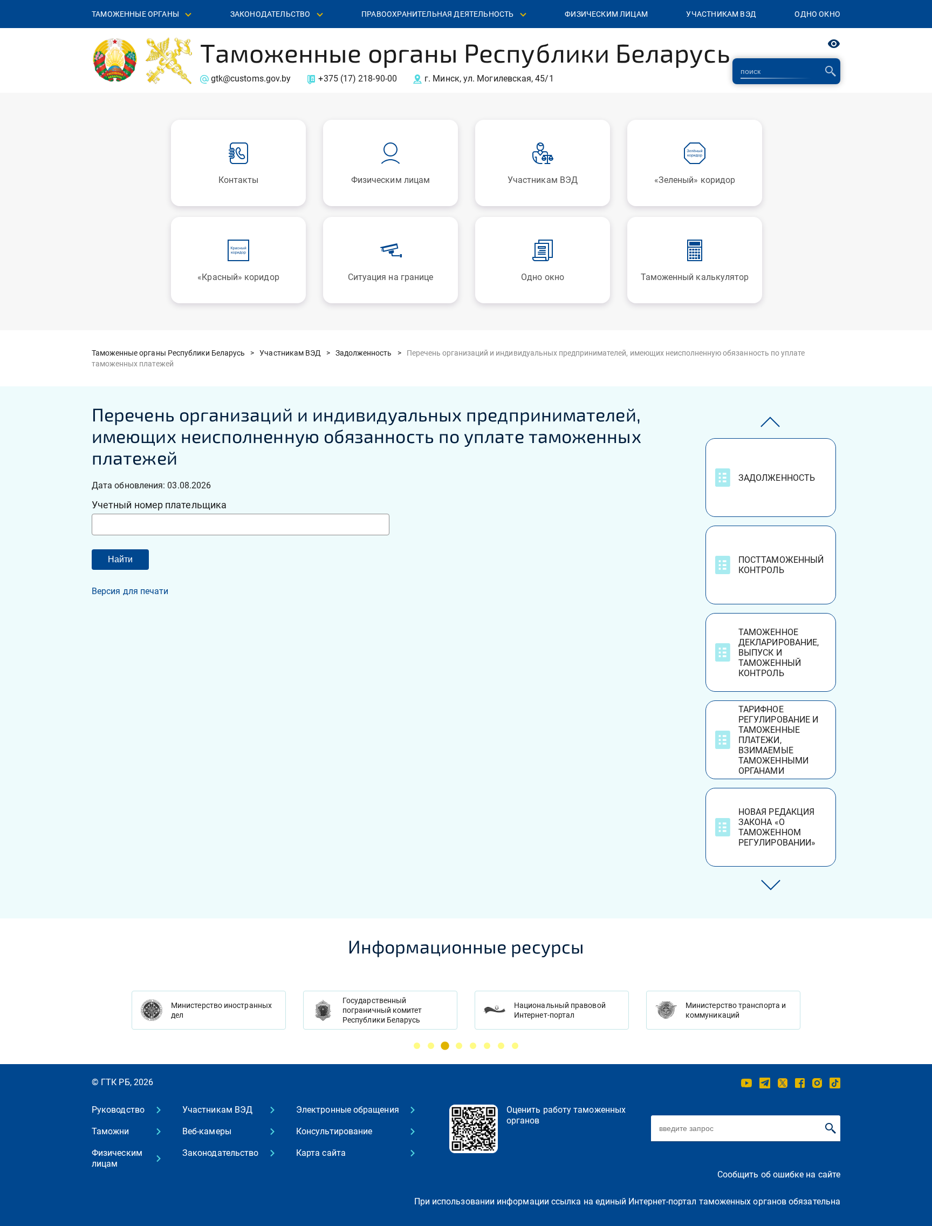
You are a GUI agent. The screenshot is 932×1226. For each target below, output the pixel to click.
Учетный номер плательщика (159, 504)
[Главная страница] (115, 60)
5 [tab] (473, 1046)
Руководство (118, 1110)
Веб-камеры (206, 1131)
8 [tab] (515, 1046)
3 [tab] (445, 1045)
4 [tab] (459, 1046)
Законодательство (220, 1153)
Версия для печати (130, 591)
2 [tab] (431, 1046)
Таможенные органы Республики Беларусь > (173, 353)
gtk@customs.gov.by (251, 78)
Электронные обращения (347, 1110)
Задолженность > (368, 353)
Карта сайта (321, 1153)
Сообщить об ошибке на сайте (778, 1174)
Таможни (110, 1131)
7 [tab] (501, 1046)
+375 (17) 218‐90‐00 (357, 78)
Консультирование (334, 1131)
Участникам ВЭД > (294, 353)
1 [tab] (417, 1046)
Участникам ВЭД (721, 14)
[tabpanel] (208, 1010)
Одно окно (817, 14)
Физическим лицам (606, 14)
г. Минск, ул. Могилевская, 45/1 (488, 78)
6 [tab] (487, 1046)
